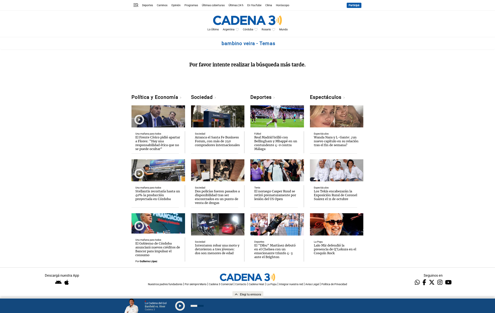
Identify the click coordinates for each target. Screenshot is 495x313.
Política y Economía (155, 97)
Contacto (240, 284)
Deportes (147, 5)
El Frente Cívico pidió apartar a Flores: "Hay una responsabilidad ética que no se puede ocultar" (157, 143)
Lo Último (213, 29)
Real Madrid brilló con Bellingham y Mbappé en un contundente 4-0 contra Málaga (275, 143)
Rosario (266, 29)
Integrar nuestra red (291, 284)
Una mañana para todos (148, 133)
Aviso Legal (312, 284)
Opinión (176, 5)
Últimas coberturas (213, 5)
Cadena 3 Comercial (221, 284)
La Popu (318, 241)
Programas (191, 5)
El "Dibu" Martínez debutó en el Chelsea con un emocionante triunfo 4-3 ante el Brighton (275, 251)
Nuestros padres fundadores (165, 284)
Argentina (229, 29)
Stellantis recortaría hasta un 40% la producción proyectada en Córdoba (157, 195)
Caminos (162, 5)
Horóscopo (282, 5)
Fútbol (257, 133)
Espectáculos (326, 97)
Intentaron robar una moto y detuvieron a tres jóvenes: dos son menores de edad (217, 249)
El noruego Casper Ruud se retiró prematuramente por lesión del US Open (275, 195)
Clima (268, 5)
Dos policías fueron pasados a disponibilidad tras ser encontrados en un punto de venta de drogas (217, 197)
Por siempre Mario (196, 284)
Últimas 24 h (236, 5)
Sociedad (202, 97)
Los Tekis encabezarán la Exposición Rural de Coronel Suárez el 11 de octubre (335, 195)
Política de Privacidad (334, 284)
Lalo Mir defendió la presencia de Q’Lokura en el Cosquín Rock (335, 249)
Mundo (283, 29)
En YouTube (254, 5)
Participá (354, 5)
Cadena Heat (256, 284)
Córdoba (248, 29)
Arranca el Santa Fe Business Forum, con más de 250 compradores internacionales (217, 141)
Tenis (257, 187)
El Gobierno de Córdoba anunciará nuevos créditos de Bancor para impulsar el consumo (157, 249)
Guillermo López (148, 261)
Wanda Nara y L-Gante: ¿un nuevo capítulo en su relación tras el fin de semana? (336, 141)
